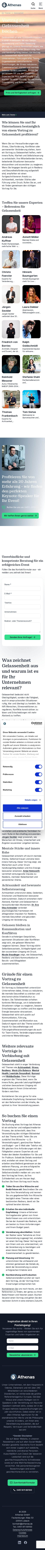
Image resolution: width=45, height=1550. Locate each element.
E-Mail (8, 593)
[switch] (38, 774)
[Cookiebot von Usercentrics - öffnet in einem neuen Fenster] (31, 723)
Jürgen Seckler (9, 837)
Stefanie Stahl (31, 377)
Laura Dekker (30, 307)
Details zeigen (31, 800)
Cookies (22, 1533)
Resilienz (6, 1070)
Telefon (8, 603)
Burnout (36, 1073)
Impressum (22, 1535)
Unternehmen (10, 612)
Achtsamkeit (24, 1067)
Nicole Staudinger (11, 954)
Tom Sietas (29, 412)
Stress (35, 1067)
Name (7, 584)
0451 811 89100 (24, 1490)
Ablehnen (22, 824)
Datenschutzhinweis (22, 1529)
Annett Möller (30, 237)
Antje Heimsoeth (31, 871)
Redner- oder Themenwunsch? (18, 621)
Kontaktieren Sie (10, 1289)
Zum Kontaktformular (23, 1482)
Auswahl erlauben (22, 816)
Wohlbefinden (13, 1076)
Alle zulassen (22, 808)
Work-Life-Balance (21, 1070)
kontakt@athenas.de (22, 1523)
